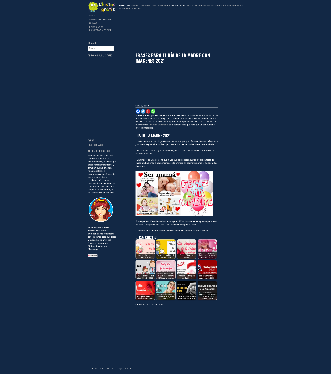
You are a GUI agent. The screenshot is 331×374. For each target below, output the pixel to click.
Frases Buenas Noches (130, 8)
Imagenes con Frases (100, 19)
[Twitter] (143, 111)
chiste (162, 304)
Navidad (135, 5)
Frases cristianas (212, 5)
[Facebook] (138, 111)
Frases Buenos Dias (232, 5)
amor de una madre (159, 124)
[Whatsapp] (153, 111)
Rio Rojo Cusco (96, 144)
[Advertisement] (181, 31)
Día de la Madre (194, 5)
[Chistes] (102, 12)
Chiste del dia (143, 304)
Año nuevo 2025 (148, 5)
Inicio (92, 15)
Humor (93, 23)
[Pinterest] (148, 111)
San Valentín (164, 5)
